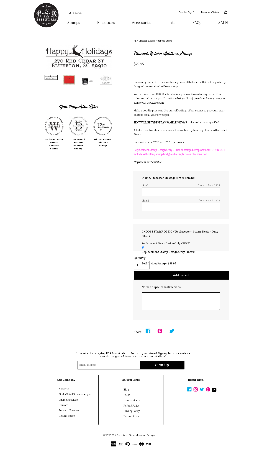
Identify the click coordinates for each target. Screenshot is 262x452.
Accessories (141, 23)
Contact (63, 405)
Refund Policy (131, 406)
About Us (64, 389)
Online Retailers (68, 400)
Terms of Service (69, 410)
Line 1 (181, 185)
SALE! (223, 23)
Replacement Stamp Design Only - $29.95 (168, 252)
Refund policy (67, 416)
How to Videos (132, 400)
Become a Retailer (211, 12)
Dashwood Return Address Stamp (78, 144)
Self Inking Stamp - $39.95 (159, 263)
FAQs (196, 23)
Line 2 (181, 201)
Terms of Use (131, 416)
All (135, 41)
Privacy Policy (132, 411)
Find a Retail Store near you (75, 394)
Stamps (73, 23)
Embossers (106, 23)
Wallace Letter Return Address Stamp (54, 144)
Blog (126, 390)
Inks (171, 23)
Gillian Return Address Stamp (103, 142)
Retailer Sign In (187, 12)
